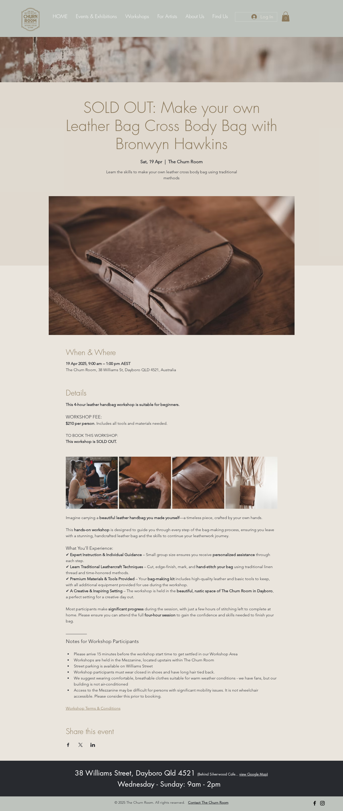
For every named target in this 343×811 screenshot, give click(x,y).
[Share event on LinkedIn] (92, 745)
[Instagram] (322, 803)
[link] (285, 16)
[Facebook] (315, 803)
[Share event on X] (80, 745)
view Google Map (253, 774)
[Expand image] (92, 483)
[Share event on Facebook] (68, 745)
